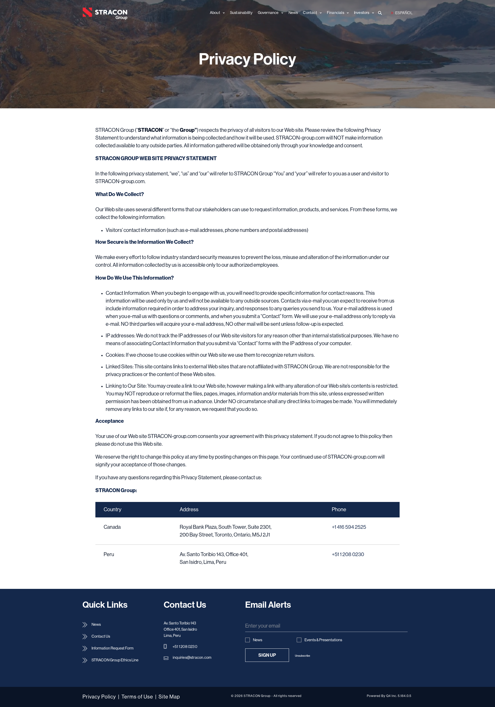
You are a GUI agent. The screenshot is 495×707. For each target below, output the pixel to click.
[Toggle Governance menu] (281, 13)
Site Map (169, 697)
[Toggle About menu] (222, 13)
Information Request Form (113, 648)
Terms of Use (137, 697)
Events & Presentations (323, 640)
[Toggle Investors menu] (371, 13)
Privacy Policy (99, 697)
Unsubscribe (302, 655)
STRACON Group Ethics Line (115, 660)
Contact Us (101, 636)
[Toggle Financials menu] (346, 13)
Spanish (401, 13)
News (96, 625)
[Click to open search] (380, 13)
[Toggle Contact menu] (319, 13)
